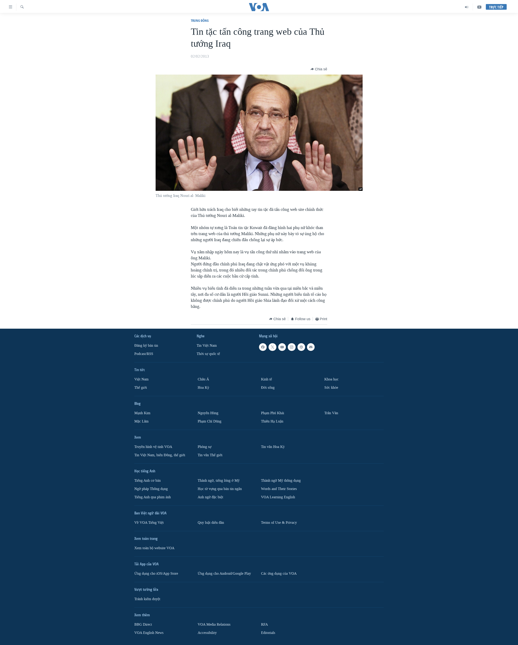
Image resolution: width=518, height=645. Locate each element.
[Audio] (467, 7)
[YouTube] (479, 7)
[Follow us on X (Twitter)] (272, 347)
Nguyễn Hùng (208, 413)
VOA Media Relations (214, 624)
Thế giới (140, 387)
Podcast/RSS (143, 354)
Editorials (268, 632)
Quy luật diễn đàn (211, 522)
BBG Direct (143, 624)
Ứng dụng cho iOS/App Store (156, 573)
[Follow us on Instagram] (291, 347)
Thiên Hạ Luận (272, 421)
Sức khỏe (331, 387)
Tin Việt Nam (207, 345)
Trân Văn (331, 413)
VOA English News (148, 632)
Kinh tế (266, 379)
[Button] (319, 69)
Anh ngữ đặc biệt (210, 497)
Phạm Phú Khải (272, 413)
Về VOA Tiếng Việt (149, 522)
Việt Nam (141, 379)
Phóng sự (204, 446)
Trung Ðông (200, 20)
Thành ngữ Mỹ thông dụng (281, 480)
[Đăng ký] (311, 347)
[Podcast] (301, 347)
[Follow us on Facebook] (263, 347)
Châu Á (203, 379)
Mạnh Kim (142, 413)
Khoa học (331, 379)
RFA (264, 624)
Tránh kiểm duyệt (147, 599)
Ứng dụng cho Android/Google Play (224, 573)
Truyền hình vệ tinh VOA (153, 446)
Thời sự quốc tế (208, 354)
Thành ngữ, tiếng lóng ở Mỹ (219, 480)
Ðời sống (268, 387)
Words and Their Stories (279, 489)
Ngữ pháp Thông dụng (151, 489)
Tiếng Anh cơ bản (147, 480)
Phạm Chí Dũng (209, 421)
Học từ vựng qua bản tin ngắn (220, 489)
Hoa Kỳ (203, 387)
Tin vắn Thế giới (210, 455)
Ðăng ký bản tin (146, 345)
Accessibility (207, 632)
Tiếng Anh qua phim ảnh (152, 497)
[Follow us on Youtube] (282, 347)
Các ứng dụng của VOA (279, 573)
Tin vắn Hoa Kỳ (273, 446)
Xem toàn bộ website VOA (154, 548)
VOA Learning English (278, 497)
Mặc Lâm (141, 421)
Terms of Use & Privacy (279, 522)
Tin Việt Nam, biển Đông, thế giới (159, 455)
